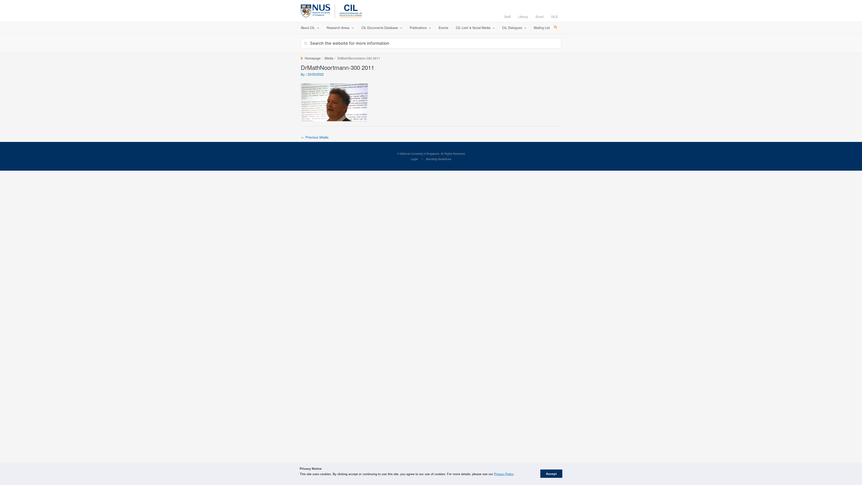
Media (329, 58)
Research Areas (338, 27)
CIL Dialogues (512, 27)
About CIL (308, 27)
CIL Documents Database (379, 27)
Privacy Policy (503, 474)
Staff (507, 16)
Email (539, 16)
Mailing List (542, 27)
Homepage (313, 58)
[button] (317, 27)
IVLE (554, 16)
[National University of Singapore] (315, 10)
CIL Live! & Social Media (473, 27)
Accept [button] (551, 474)
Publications (418, 27)
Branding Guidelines (438, 159)
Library (523, 16)
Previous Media (314, 137)
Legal (414, 159)
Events (443, 27)
